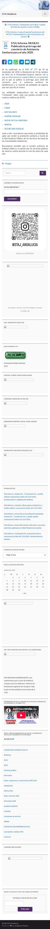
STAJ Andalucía (9, 14)
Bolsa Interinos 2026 (11, 796)
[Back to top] (44, 923)
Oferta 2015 (8, 791)
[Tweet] (10, 62)
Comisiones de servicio (12, 817)
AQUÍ (12, 739)
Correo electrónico (12, 187)
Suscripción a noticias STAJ (13, 832)
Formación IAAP (10, 801)
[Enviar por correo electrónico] (27, 62)
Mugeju (8, 163)
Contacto (7, 837)
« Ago (24, 593)
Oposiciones (8, 786)
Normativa (8, 776)
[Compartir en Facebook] (4, 62)
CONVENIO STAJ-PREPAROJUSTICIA (17, 827)
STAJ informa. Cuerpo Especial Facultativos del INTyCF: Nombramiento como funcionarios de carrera (25, 34)
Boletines (7, 755)
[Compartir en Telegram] (21, 62)
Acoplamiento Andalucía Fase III (16, 750)
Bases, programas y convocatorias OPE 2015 (20, 781)
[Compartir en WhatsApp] (15, 62)
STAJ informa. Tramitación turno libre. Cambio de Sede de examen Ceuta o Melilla (26, 25)
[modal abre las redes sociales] (33, 62)
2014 (6, 760)
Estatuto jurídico (10, 770)
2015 (6, 765)
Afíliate (6, 822)
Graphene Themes (21, 926)
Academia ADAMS (11, 806)
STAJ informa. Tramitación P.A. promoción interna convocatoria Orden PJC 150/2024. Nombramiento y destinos (23, 536)
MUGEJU (7, 811)
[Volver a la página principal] (25, 5)
